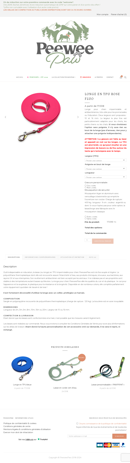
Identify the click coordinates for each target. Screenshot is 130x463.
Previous (5, 117)
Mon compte (102, 14)
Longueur (89, 173)
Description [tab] (14, 257)
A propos (99, 77)
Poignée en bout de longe (97, 164)
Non (91, 187)
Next (78, 117)
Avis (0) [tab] (92, 257)
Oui (91, 185)
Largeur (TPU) (91, 156)
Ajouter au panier (103, 241)
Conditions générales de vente (16, 426)
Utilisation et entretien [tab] (72, 257)
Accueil (19, 77)
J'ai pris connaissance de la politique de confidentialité (103, 424)
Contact (110, 77)
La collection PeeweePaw (63, 77)
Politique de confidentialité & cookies (19, 423)
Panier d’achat (118, 14)
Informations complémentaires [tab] (40, 257)
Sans (92, 219)
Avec (92, 217)
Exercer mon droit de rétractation (18, 432)
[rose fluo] (41, 117)
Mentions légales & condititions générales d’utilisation (27, 429)
